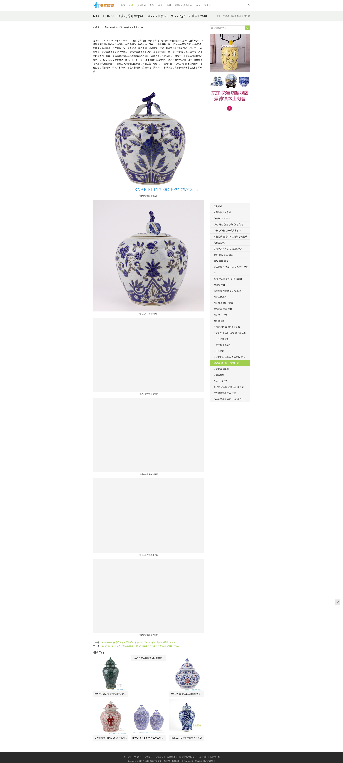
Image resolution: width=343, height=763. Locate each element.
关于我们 (127, 757)
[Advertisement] (230, 159)
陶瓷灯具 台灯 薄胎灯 (224, 302)
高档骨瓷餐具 (220, 242)
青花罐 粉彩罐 (222, 369)
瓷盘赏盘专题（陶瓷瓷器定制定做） (181, 757)
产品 (131, 5)
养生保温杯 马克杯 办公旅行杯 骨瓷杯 (231, 269)
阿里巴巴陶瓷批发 (183, 5)
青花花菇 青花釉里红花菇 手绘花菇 (230, 236)
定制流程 (218, 206)
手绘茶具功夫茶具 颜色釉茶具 (228, 248)
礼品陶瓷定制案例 (222, 212)
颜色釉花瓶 (219, 321)
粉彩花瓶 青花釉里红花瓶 (228, 327)
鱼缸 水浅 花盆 (221, 381)
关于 (160, 5)
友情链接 (138, 757)
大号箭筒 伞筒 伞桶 (223, 308)
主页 (123, 5)
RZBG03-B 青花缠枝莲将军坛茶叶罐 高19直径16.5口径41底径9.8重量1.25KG (138, 642)
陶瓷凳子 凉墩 (220, 314)
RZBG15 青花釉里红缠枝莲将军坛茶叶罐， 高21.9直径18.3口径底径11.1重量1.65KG (186, 693)
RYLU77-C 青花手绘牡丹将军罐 (187, 737)
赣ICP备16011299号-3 (173, 761)
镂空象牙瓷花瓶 (223, 345)
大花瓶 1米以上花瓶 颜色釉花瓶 (231, 333)
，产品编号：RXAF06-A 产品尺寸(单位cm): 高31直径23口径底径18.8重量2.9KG (110, 737)
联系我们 (203, 757)
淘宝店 (207, 5)
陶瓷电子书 (215, 757)
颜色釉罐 (220, 375)
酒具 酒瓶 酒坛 (221, 260)
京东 (198, 5)
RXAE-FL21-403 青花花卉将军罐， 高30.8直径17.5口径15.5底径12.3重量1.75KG (140, 646)
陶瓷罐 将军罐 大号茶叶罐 (226, 363)
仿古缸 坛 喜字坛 (222, 218)
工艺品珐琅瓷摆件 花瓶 (225, 393)
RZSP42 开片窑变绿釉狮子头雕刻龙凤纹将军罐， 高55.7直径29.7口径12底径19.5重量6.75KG (110, 693)
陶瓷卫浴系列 (220, 296)
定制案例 (141, 5)
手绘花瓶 (220, 351)
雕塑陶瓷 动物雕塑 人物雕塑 (227, 290)
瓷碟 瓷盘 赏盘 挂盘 (223, 254)
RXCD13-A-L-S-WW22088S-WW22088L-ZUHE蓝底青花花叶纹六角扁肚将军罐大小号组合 (148, 737)
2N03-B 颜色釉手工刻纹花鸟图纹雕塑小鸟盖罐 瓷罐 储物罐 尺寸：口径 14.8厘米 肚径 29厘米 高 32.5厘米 (148, 658)
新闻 (152, 5)
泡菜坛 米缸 (219, 284)
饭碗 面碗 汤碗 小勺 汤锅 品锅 (228, 224)
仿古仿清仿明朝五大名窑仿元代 (229, 399)
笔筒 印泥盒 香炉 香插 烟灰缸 (228, 278)
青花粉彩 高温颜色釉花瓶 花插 (230, 357)
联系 (169, 5)
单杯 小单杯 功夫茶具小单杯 (227, 230)
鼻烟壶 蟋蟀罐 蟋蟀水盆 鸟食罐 (229, 387)
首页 (218, 16)
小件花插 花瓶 (222, 339)
